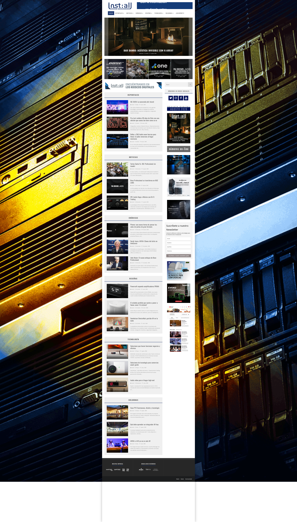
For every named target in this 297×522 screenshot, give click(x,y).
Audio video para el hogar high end (142, 380)
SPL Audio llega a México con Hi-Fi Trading (142, 198)
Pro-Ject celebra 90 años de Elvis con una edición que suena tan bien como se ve (144, 119)
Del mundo (138, 185)
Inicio (111, 13)
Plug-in (137, 351)
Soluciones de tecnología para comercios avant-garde (144, 363)
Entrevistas (138, 229)
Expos (137, 104)
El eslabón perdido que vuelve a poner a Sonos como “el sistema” (144, 304)
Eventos (137, 123)
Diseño (137, 410)
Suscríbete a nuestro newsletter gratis (179, 255)
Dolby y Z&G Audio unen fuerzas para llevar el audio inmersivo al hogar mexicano (143, 136)
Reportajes (119, 13)
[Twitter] (170, 98)
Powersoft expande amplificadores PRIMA (144, 286)
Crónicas (139, 13)
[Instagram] (176, 98)
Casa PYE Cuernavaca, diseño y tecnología (144, 408)
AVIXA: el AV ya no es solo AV (140, 441)
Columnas (169, 13)
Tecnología (158, 13)
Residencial (138, 383)
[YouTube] (186, 98)
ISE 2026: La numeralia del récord (142, 102)
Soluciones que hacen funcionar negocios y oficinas (145, 347)
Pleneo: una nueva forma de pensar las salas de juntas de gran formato (143, 225)
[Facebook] (181, 98)
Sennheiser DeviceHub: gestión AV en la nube (144, 319)
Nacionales (138, 168)
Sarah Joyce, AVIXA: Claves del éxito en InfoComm (143, 242)
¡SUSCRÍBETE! (180, 13)
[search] (190, 84)
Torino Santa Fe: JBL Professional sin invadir (143, 165)
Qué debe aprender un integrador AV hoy (144, 424)
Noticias (129, 13)
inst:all (132, 104)
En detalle (138, 289)
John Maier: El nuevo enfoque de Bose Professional (143, 258)
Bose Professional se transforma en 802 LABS (144, 181)
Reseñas (148, 13)
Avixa (137, 427)
